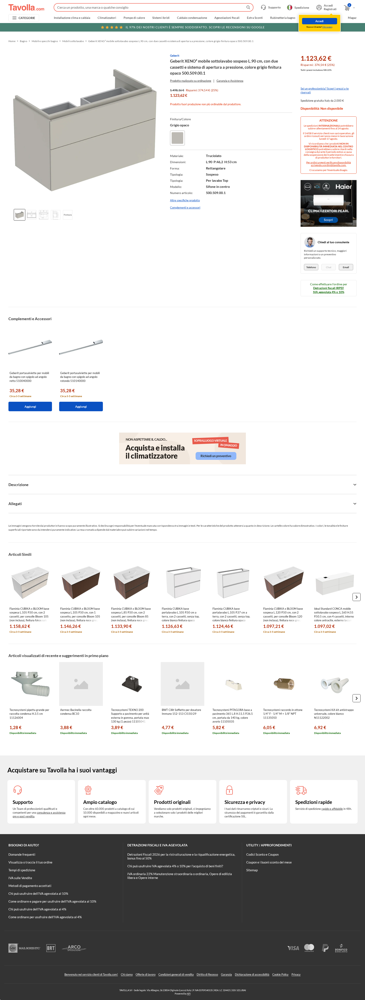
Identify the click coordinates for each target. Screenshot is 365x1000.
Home (11, 41)
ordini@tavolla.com (335, 165)
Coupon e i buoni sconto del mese (269, 862)
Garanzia (226, 974)
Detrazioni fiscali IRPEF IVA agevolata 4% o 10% (328, 290)
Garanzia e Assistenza (230, 80)
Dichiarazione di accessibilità (252, 974)
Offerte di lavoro (145, 974)
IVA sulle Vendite (20, 878)
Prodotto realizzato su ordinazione (190, 80)
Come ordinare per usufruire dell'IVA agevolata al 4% (45, 917)
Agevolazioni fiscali (227, 17)
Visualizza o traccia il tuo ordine (30, 862)
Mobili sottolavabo (73, 41)
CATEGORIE (27, 18)
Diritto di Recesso (207, 974)
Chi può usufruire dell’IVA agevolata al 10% (38, 893)
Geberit (174, 55)
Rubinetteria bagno (282, 17)
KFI (189, 993)
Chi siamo (127, 974)
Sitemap (252, 870)
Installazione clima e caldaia (72, 17)
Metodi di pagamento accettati (29, 886)
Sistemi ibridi (161, 17)
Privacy (296, 974)
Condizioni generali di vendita (176, 974)
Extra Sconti (255, 17)
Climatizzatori (107, 17)
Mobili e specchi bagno (45, 41)
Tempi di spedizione (21, 870)
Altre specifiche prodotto (185, 200)
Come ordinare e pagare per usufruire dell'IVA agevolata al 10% (52, 901)
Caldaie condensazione (192, 17)
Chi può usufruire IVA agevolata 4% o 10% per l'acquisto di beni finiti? (175, 866)
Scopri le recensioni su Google (195, 27)
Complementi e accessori (185, 207)
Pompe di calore (134, 17)
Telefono (311, 267)
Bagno (23, 41)
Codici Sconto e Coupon (262, 854)
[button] (357, 597)
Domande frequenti (21, 854)
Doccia (307, 17)
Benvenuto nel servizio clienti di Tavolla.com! (91, 974)
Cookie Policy (280, 974)
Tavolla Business (329, 17)
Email (346, 267)
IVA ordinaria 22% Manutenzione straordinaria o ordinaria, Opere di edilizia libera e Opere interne (179, 876)
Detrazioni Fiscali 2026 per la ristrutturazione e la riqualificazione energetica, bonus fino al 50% (181, 856)
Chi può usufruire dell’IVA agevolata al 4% (37, 909)
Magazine (354, 17)
